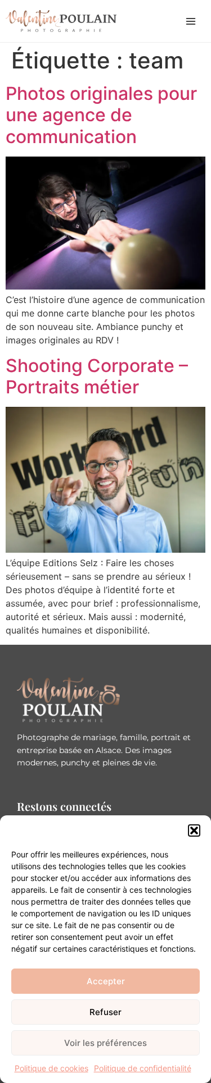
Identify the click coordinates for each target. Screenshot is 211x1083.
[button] (194, 830)
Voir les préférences (105, 1043)
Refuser (105, 1012)
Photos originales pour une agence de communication (101, 115)
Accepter (106, 981)
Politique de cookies (51, 1068)
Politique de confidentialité (142, 1068)
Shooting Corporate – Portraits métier (97, 376)
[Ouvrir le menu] (190, 21)
